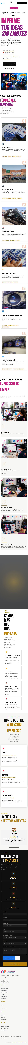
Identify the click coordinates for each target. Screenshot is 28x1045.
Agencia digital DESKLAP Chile (20, 1041)
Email (4, 929)
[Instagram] (13, 883)
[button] (11, 2)
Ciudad (4, 941)
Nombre (5, 911)
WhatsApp (5, 923)
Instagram (13, 887)
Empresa (5, 917)
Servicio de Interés (7, 935)
